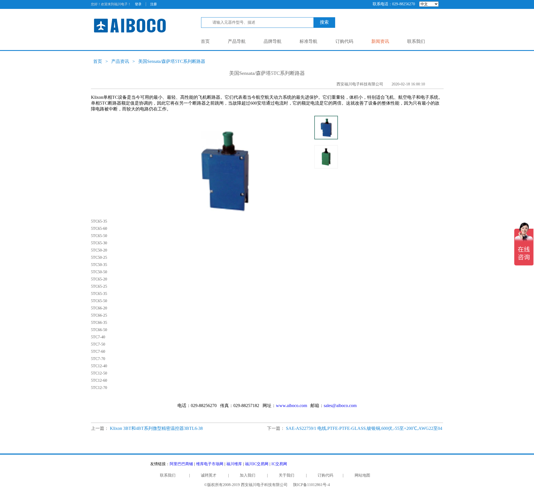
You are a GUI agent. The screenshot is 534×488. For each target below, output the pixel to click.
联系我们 (416, 41)
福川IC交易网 (256, 464)
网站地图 (362, 475)
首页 (205, 41)
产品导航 (237, 41)
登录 (138, 4)
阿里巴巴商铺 (181, 464)
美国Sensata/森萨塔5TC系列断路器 (171, 61)
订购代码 (344, 41)
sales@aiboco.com (340, 405)
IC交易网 (279, 464)
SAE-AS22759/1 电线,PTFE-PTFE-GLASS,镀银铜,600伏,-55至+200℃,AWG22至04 (364, 428)
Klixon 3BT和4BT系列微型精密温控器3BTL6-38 (156, 428)
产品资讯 (120, 61)
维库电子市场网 (209, 464)
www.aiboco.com (291, 405)
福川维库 (234, 464)
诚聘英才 (208, 475)
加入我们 (247, 475)
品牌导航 (272, 41)
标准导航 (308, 41)
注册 (153, 4)
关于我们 (286, 475)
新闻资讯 (380, 41)
